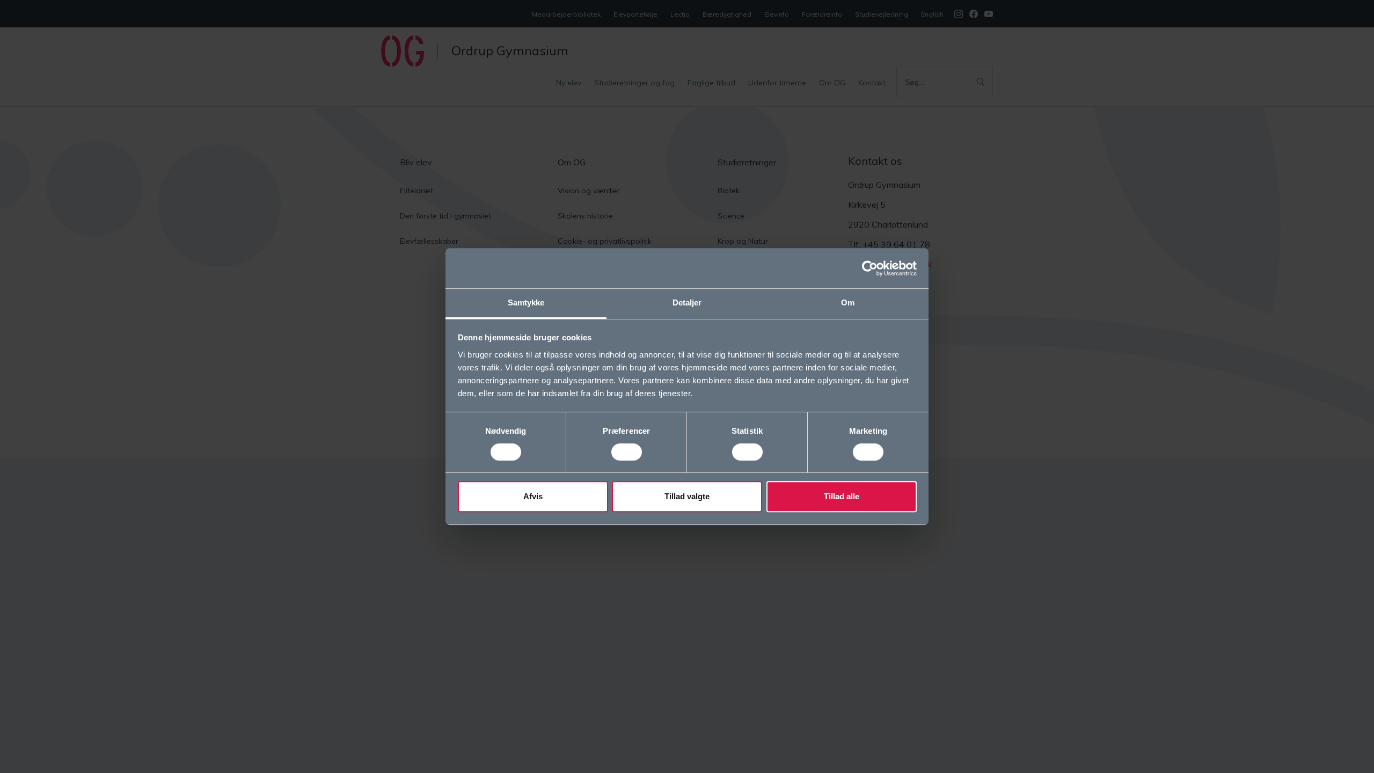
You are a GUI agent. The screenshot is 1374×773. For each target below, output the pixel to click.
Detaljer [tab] (687, 302)
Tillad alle (841, 496)
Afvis (533, 496)
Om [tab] (847, 302)
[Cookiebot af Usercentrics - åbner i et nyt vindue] (870, 268)
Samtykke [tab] (526, 302)
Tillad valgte (687, 496)
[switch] (626, 452)
